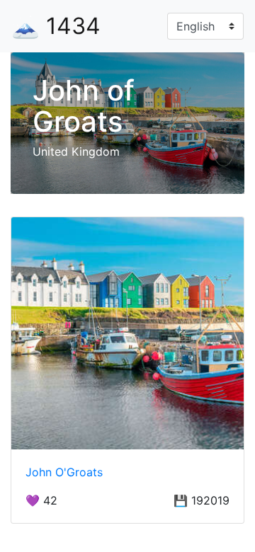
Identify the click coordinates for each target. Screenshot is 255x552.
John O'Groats (64, 472)
